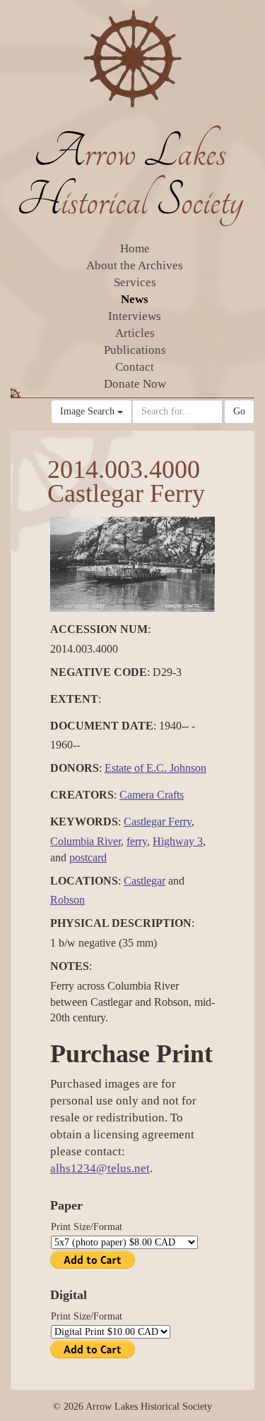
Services (135, 282)
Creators (82, 795)
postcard (88, 857)
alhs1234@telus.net (100, 1168)
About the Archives (134, 265)
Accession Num (99, 629)
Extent (74, 699)
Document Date (101, 726)
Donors (74, 768)
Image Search (88, 411)
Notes (69, 966)
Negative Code (98, 672)
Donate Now (135, 383)
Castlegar (144, 881)
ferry (136, 841)
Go (239, 411)
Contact (134, 367)
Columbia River (85, 841)
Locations (84, 881)
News (134, 299)
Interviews (134, 316)
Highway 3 (178, 841)
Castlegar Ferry (158, 822)
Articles (135, 333)
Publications (135, 350)
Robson (67, 900)
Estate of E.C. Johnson (155, 768)
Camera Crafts (151, 795)
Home (135, 248)
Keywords (84, 822)
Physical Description (121, 923)
